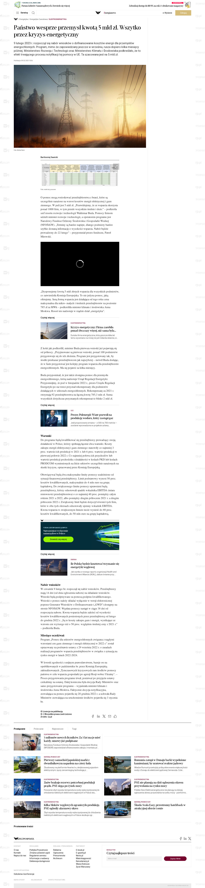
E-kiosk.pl (80, 850)
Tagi (74, 729)
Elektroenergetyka (58, 19)
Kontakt (17, 853)
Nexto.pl (79, 855)
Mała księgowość (83, 858)
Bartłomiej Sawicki (49, 157)
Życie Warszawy (83, 867)
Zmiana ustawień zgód (40, 853)
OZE (72, 410)
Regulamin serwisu (38, 855)
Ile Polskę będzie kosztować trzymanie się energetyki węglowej (95, 565)
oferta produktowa (56, 880)
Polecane (39, 729)
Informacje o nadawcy (39, 858)
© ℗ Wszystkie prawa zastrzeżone (56, 714)
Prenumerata (59, 855)
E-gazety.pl (81, 853)
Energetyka (23, 19)
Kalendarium (36, 880)
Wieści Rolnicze (83, 864)
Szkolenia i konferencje (24, 874)
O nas (16, 850)
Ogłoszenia (58, 853)
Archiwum (57, 858)
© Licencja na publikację (52, 711)
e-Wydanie (167, 13)
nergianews (110, 12)
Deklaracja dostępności (40, 861)
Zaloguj (183, 13)
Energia (73, 559)
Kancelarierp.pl (82, 861)
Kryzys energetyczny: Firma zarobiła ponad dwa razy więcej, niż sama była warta (92, 329)
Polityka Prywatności (39, 850)
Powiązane (19, 729)
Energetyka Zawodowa (38, 19)
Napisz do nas (20, 855)
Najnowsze (57, 729)
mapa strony (19, 880)
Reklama (57, 850)
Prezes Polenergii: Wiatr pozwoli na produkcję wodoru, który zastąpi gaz (92, 416)
